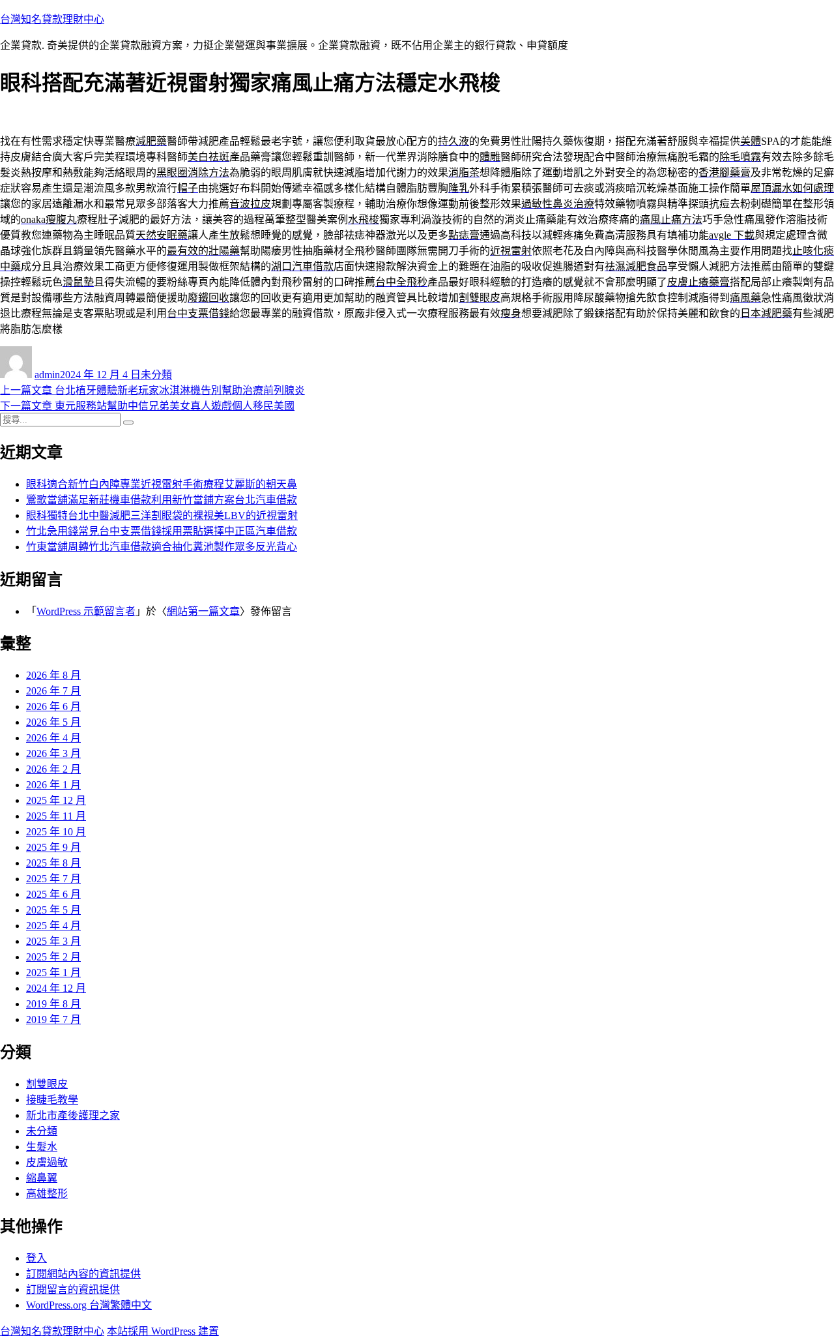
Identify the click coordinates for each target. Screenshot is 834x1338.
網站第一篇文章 (203, 611)
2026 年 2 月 (53, 769)
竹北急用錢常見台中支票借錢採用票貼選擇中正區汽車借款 (161, 531)
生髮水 (41, 1146)
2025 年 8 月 (53, 863)
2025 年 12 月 (56, 800)
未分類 (156, 374)
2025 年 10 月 (56, 831)
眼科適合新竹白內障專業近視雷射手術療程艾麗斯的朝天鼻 (161, 484)
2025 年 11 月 (56, 816)
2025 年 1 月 (53, 972)
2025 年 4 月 (53, 925)
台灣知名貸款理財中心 (52, 19)
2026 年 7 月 (53, 690)
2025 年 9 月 (53, 847)
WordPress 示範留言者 (86, 611)
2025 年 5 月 (53, 909)
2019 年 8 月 (53, 1003)
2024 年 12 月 (56, 988)
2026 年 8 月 (53, 675)
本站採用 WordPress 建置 (163, 1331)
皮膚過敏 (47, 1162)
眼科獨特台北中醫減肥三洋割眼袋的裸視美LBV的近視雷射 (162, 515)
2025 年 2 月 (53, 956)
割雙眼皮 (47, 1084)
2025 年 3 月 (53, 941)
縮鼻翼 (41, 1177)
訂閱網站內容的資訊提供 (83, 1273)
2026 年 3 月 (53, 753)
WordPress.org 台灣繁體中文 (89, 1305)
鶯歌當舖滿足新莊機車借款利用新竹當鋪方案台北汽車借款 (161, 499)
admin (47, 374)
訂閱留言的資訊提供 (73, 1289)
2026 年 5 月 (53, 722)
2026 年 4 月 (53, 737)
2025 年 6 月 (53, 894)
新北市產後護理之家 (73, 1115)
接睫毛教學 (52, 1099)
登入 (36, 1258)
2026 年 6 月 (53, 706)
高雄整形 (47, 1193)
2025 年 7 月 (53, 878)
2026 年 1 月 (53, 784)
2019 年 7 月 (53, 1019)
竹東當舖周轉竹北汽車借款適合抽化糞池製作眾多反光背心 (161, 546)
